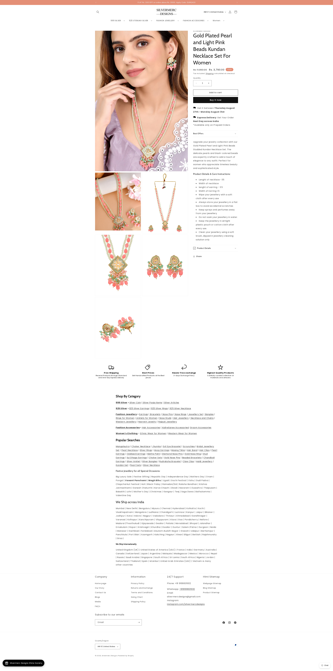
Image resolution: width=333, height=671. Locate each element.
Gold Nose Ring (193, 453)
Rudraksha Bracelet (170, 461)
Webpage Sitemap (212, 583)
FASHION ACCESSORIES (193, 20)
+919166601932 (187, 589)
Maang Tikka (178, 450)
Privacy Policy (137, 583)
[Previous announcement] (96, 2)
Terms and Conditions (142, 592)
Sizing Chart (137, 597)
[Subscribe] (139, 622)
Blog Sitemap (209, 588)
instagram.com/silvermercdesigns (186, 604)
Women (216, 20)
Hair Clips (204, 450)
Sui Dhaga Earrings (137, 457)
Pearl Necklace (129, 450)
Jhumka (156, 446)
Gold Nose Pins (172, 457)
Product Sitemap (211, 592)
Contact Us (100, 592)
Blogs (97, 597)
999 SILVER (116, 20)
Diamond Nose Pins (172, 453)
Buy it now (215, 100)
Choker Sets (155, 457)
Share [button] (199, 256)
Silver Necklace (151, 465)
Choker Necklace (140, 446)
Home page (100, 583)
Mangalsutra (123, 446)
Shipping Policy (138, 601)
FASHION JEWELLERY (165, 20)
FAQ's (97, 606)
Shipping (210, 73)
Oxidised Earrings (136, 453)
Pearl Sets (135, 465)
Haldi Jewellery (204, 461)
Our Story (99, 588)
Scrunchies (189, 446)
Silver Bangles (149, 461)
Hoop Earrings (161, 450)
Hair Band (192, 450)
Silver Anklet (133, 461)
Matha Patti (153, 453)
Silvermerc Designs (110, 656)
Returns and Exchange (142, 588)
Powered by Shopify (126, 656)
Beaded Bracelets (192, 457)
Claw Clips (188, 461)
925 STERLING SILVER (138, 20)
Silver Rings (146, 450)
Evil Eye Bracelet (172, 446)
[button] (98, 12)
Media (98, 601)
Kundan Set (122, 465)
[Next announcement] (237, 2)
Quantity (197, 78)
